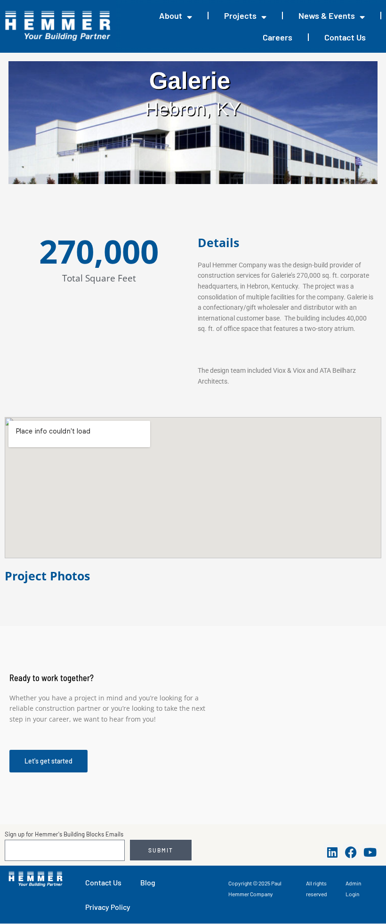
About (170, 15)
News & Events (326, 15)
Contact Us (345, 37)
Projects (240, 15)
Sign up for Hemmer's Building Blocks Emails (64, 834)
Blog (147, 882)
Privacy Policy (107, 906)
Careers (277, 37)
